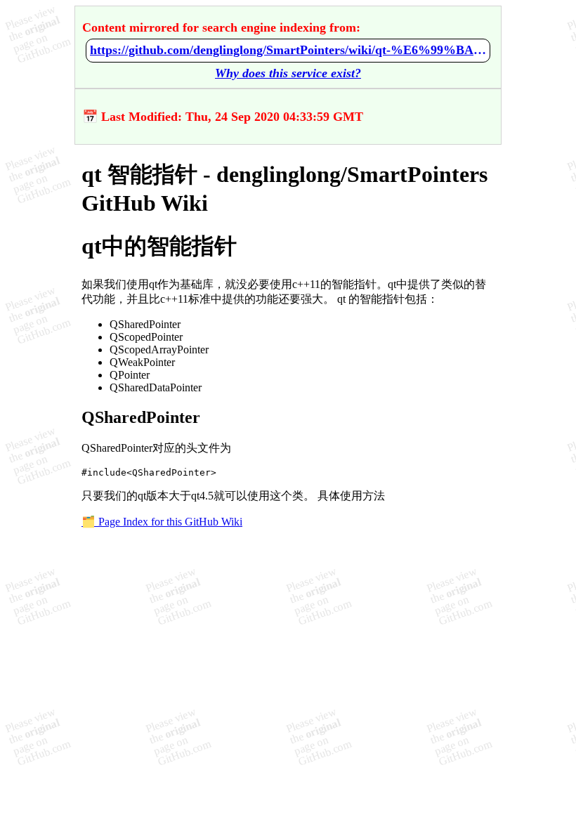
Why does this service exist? (288, 73)
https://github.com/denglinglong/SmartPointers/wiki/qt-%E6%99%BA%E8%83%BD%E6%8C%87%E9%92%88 (288, 50)
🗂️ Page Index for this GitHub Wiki (161, 522)
